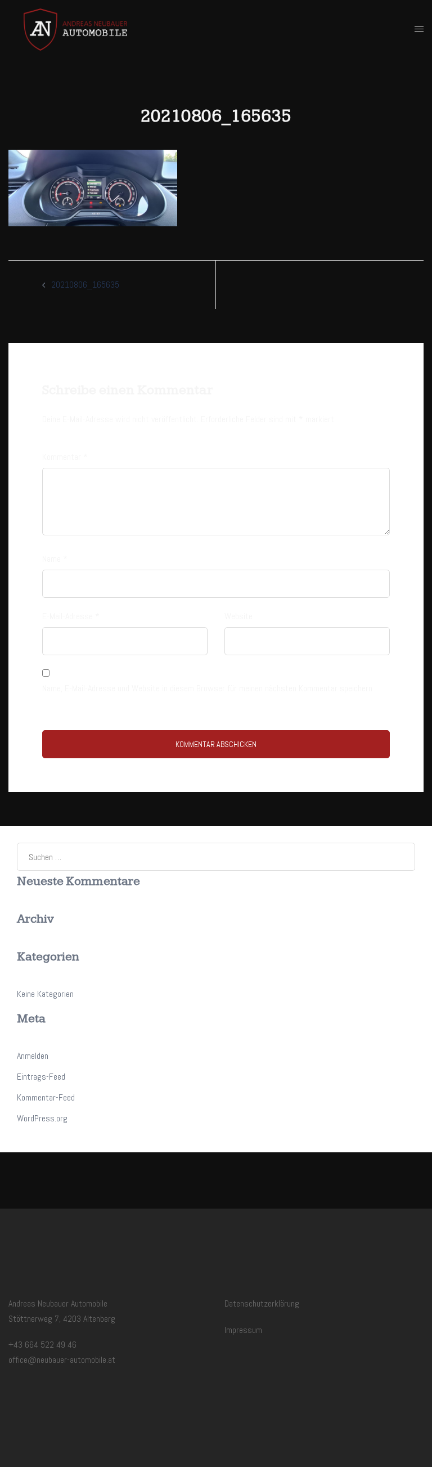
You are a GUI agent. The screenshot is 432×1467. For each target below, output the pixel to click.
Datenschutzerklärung (261, 1303)
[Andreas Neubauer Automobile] (75, 29)
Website (238, 616)
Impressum (243, 1330)
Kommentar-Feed (46, 1097)
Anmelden (32, 1056)
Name (55, 559)
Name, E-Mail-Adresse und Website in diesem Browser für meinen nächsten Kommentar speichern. (208, 688)
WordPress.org (42, 1118)
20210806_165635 (85, 284)
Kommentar (65, 457)
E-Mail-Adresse (71, 616)
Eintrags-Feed (41, 1077)
